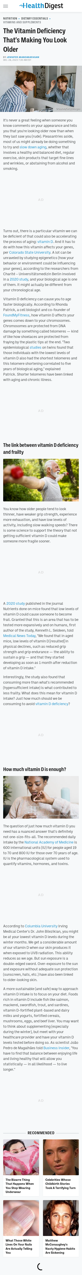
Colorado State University (29, 252)
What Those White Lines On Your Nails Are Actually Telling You (19, 1246)
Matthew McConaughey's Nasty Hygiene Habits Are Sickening (60, 1246)
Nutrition (10, 18)
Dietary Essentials (34, 18)
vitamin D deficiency (51, 704)
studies (35, 347)
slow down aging (33, 147)
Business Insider (56, 1048)
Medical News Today (19, 635)
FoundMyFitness (16, 315)
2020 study (19, 279)
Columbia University (41, 926)
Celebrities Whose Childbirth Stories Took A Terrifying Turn (60, 1184)
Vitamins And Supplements (22, 22)
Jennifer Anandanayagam (23, 57)
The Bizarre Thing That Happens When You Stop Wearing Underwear (20, 1186)
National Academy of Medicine (48, 842)
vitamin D (45, 241)
